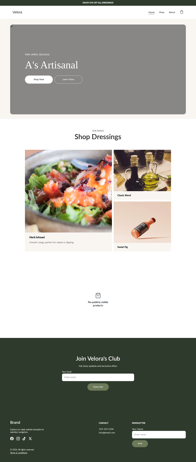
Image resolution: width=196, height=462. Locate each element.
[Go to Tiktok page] (24, 438)
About (172, 12)
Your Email (66, 372)
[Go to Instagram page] (18, 438)
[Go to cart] (182, 12)
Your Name (137, 429)
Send (140, 444)
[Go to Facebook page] (12, 438)
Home (152, 12)
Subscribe (98, 387)
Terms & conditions (18, 453)
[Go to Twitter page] (30, 438)
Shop (161, 12)
